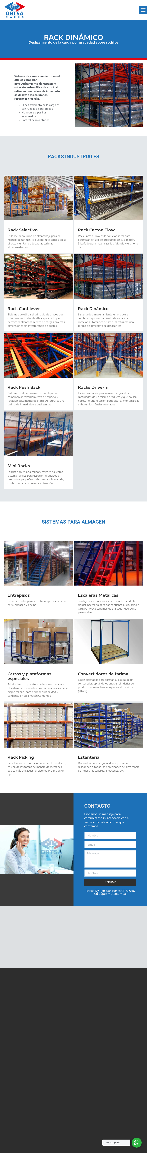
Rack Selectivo (23, 229)
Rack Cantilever (24, 308)
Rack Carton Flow (96, 229)
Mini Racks (19, 465)
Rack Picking (21, 757)
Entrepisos (19, 595)
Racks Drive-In (93, 387)
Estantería (88, 757)
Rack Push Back (24, 387)
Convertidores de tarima (103, 673)
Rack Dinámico (93, 308)
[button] (143, 10)
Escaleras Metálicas (98, 595)
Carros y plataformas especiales (29, 676)
